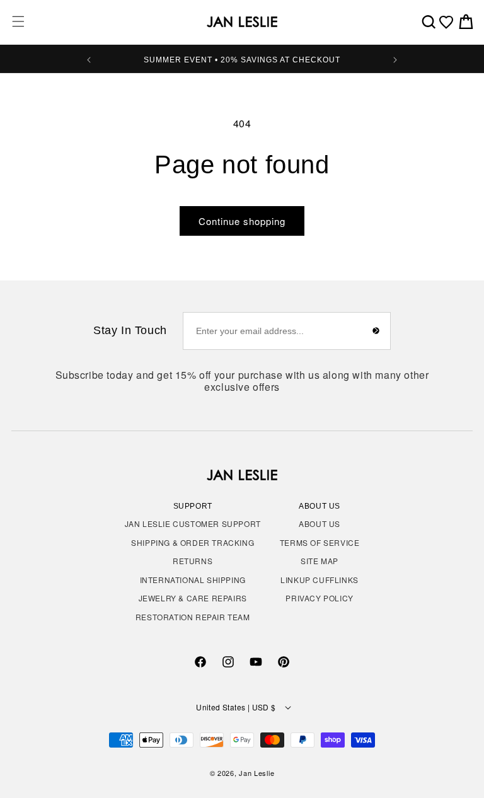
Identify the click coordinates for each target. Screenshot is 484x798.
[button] (18, 21)
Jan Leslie (256, 773)
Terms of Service (320, 542)
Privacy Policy (319, 598)
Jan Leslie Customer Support (193, 523)
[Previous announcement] (89, 58)
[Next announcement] (395, 58)
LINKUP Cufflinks (319, 579)
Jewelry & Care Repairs (193, 598)
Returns (192, 560)
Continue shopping (242, 221)
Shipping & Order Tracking (192, 542)
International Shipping (193, 579)
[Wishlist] (446, 22)
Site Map (319, 560)
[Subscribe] (376, 331)
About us (319, 523)
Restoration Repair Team (192, 616)
